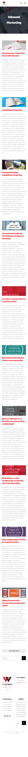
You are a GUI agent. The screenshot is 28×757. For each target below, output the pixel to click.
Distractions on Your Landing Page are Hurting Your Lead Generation (13, 480)
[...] (3, 152)
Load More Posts (14, 651)
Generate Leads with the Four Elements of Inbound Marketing (13, 236)
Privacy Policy (16, 733)
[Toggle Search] (21, 3)
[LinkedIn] (5, 716)
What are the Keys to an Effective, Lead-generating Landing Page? (13, 421)
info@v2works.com (21, 682)
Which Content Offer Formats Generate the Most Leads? (13, 603)
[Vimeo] (7, 716)
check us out (22, 716)
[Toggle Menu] (25, 3)
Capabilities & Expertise (12, 110)
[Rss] (9, 716)
